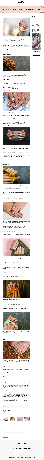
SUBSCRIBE (16, 453)
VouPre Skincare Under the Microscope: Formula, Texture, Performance (36, 30)
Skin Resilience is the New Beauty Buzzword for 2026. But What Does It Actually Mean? (36, 22)
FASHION (18, 446)
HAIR (15, 446)
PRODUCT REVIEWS (24, 446)
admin (9, 410)
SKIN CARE (11, 446)
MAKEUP (29, 446)
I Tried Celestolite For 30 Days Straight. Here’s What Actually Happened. (36, 19)
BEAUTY (32, 446)
